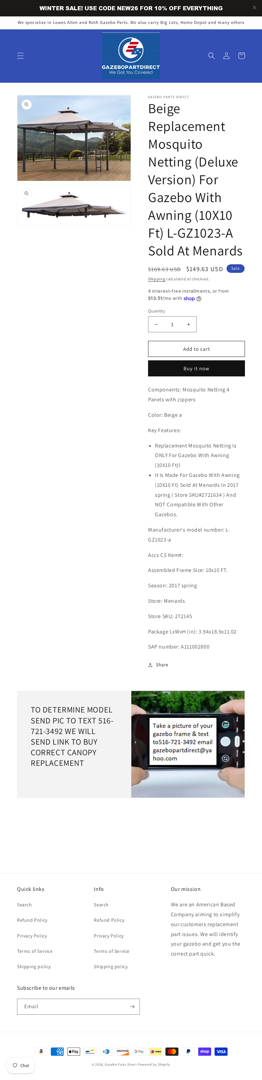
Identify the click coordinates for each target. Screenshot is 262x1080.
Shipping (156, 278)
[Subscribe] (132, 1007)
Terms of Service (35, 951)
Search (24, 905)
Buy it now (196, 368)
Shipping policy (34, 966)
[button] (20, 55)
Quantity (156, 311)
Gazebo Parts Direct (120, 1064)
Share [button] (162, 665)
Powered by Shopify (154, 1064)
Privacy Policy (32, 936)
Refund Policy (32, 920)
